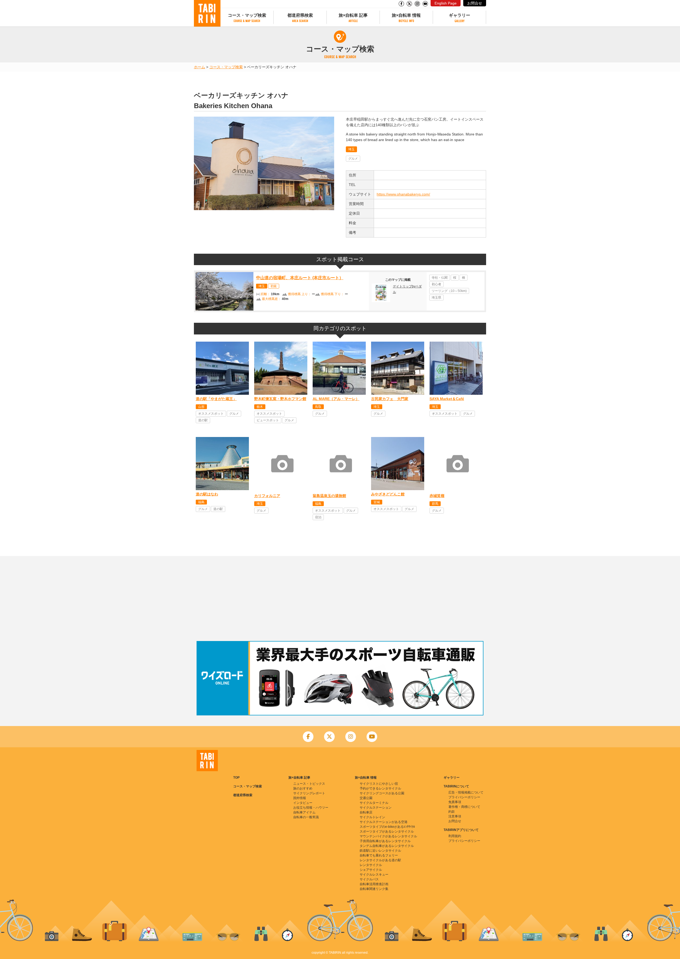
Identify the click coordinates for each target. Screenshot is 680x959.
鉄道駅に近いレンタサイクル (380, 850)
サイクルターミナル (374, 803)
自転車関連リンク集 (374, 889)
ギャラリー (459, 15)
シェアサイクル (371, 870)
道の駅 (203, 420)
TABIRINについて (456, 786)
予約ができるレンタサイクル (380, 788)
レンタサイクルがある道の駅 (380, 860)
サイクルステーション (376, 807)
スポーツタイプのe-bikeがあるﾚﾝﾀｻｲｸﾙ (387, 827)
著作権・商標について (464, 807)
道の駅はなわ (207, 494)
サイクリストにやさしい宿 (379, 784)
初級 (273, 286)
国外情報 (299, 798)
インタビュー (302, 803)
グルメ (353, 158)
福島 (201, 502)
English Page (446, 3)
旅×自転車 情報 (406, 15)
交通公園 (366, 798)
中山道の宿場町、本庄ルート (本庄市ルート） (299, 277)
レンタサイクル (371, 865)
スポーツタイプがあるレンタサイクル (387, 831)
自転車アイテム (304, 812)
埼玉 (351, 149)
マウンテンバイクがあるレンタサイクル (388, 836)
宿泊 (318, 517)
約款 (451, 811)
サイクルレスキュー (374, 874)
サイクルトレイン (372, 817)
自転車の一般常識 (306, 817)
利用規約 (454, 836)
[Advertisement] (340, 598)
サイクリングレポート (309, 793)
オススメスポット (211, 413)
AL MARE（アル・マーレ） (336, 399)
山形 (201, 407)
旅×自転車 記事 (353, 15)
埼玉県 (436, 297)
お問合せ (474, 3)
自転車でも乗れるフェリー (379, 855)
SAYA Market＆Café (447, 399)
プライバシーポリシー (464, 797)
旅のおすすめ (302, 788)
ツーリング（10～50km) (449, 291)
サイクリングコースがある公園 (382, 793)
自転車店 (366, 812)
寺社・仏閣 (440, 277)
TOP (236, 777)
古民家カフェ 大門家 (389, 399)
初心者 (436, 284)
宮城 (376, 502)
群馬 (435, 504)
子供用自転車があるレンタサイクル (385, 841)
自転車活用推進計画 (374, 884)
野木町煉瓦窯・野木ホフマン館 (280, 399)
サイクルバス (369, 879)
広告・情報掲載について (465, 792)
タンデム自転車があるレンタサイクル (387, 846)
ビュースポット (268, 420)
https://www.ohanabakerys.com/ (403, 194)
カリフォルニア (267, 496)
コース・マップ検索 (247, 15)
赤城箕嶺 (437, 496)
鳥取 (318, 407)
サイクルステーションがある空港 (383, 822)
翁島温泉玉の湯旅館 (329, 496)
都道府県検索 (300, 15)
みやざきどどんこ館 (388, 494)
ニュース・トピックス (309, 784)
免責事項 (454, 802)
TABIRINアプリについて (461, 830)
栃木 (260, 407)
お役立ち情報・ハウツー (310, 807)
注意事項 (454, 816)
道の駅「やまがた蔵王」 (216, 399)
